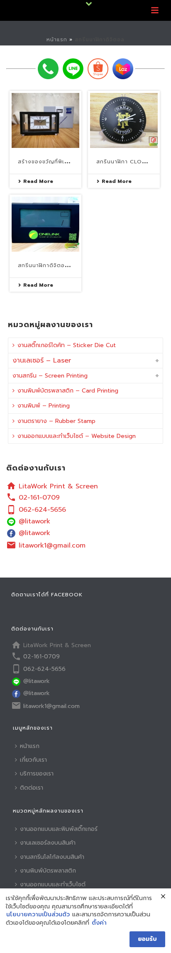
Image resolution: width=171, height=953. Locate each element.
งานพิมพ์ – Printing (43, 405)
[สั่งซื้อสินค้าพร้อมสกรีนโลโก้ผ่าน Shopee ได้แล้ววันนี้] (98, 68)
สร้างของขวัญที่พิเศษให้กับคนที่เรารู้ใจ (65, 161)
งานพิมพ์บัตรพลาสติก (48, 870)
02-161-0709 (39, 497)
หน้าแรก (56, 39)
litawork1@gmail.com (52, 545)
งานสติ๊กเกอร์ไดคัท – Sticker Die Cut (66, 345)
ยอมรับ (147, 939)
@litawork (34, 521)
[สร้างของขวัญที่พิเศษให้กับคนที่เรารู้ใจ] (45, 120)
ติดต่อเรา (31, 787)
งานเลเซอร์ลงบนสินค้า (48, 842)
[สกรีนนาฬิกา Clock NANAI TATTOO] (124, 120)
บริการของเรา (37, 773)
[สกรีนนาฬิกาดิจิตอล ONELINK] (45, 224)
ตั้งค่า (99, 923)
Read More (38, 181)
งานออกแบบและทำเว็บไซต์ (53, 884)
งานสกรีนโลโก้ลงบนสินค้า (52, 857)
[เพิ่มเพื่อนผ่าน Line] (73, 68)
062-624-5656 (42, 509)
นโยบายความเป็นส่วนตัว (38, 914)
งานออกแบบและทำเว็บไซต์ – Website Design (76, 436)
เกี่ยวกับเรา (33, 759)
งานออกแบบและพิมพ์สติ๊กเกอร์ (59, 829)
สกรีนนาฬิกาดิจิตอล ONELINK (56, 265)
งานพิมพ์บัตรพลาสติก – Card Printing (67, 390)
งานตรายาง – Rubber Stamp (56, 421)
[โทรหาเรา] (48, 68)
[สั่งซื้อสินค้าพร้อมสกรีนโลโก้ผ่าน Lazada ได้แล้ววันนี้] (122, 68)
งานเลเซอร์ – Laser (41, 360)
